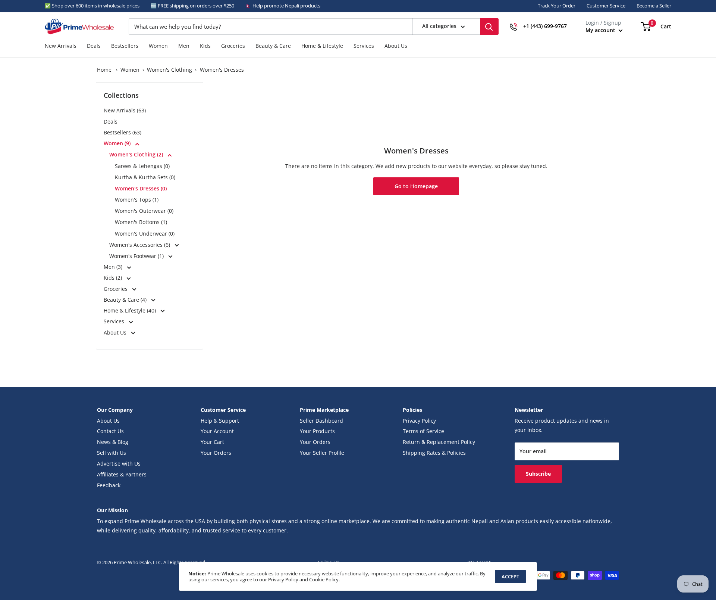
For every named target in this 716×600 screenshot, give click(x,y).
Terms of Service (423, 431)
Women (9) (118, 143)
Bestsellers (124, 46)
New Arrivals (60, 46)
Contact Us (110, 431)
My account (601, 30)
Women (158, 46)
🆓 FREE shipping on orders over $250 (192, 5)
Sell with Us (111, 453)
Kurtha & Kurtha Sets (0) (145, 177)
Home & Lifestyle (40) (130, 310)
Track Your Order (556, 5)
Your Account (217, 431)
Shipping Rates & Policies (434, 453)
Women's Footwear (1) (137, 255)
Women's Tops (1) (136, 199)
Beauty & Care (273, 46)
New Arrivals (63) (125, 110)
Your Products (317, 431)
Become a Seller (654, 5)
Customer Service (606, 5)
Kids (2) (113, 277)
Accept (510, 576)
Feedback (108, 485)
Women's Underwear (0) (145, 233)
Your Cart (212, 442)
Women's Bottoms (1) (141, 222)
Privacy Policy (419, 420)
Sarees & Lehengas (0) (142, 166)
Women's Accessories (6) (140, 244)
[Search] (489, 26)
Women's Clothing (169, 69)
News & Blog (112, 442)
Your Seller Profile (322, 453)
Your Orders (216, 453)
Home (104, 69)
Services (364, 46)
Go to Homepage (416, 186)
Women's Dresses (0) (141, 188)
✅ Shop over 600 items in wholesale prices (92, 5)
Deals (94, 46)
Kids (205, 46)
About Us (395, 46)
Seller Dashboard (321, 420)
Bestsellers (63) (122, 132)
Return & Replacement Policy (439, 442)
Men (183, 46)
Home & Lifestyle (322, 46)
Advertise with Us (119, 463)
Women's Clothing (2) (136, 154)
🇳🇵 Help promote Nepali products (282, 5)
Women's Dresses (222, 69)
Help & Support (220, 420)
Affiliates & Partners (122, 474)
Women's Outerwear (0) (144, 210)
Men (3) (114, 267)
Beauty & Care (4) (126, 299)
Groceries (233, 46)
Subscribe (538, 473)
